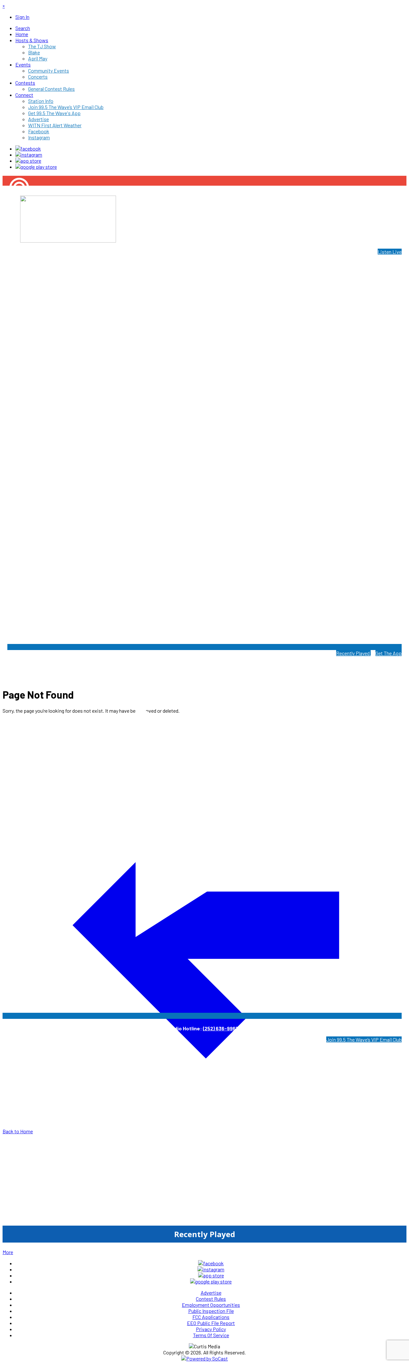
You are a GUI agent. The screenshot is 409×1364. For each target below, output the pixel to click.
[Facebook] (28, 148)
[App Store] (28, 161)
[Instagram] (28, 154)
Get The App (388, 653)
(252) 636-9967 (220, 1028)
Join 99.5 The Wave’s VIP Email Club (364, 1039)
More (8, 1252)
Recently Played (353, 653)
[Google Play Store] (36, 167)
